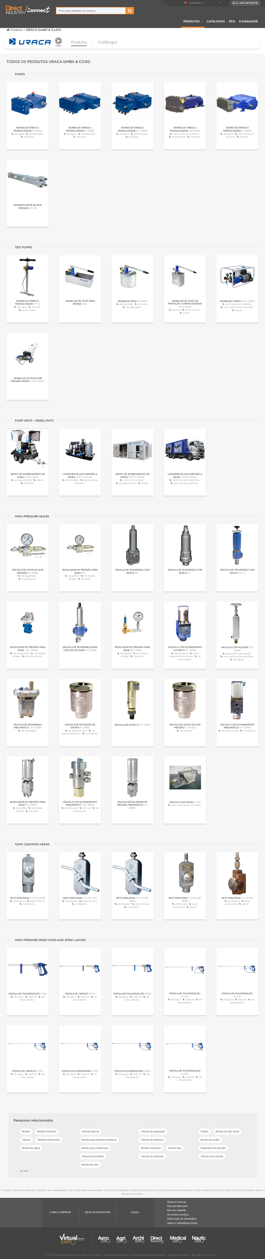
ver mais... (25, 1170)
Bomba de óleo (90, 1164)
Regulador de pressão (213, 1148)
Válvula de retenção (152, 1156)
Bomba (26, 1131)
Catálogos (216, 21)
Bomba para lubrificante (95, 1148)
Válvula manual (90, 1131)
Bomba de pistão (210, 1139)
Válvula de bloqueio (152, 1139)
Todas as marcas (176, 1202)
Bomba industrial (46, 1131)
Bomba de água (31, 1148)
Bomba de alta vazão (227, 1131)
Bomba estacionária (49, 1139)
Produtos (191, 21)
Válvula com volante (212, 1156)
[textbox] (91, 10)
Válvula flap (174, 1148)
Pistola (204, 1131)
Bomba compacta (151, 1148)
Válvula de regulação (153, 1131)
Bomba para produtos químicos (99, 1139)
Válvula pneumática (93, 1156)
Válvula (26, 1139)
